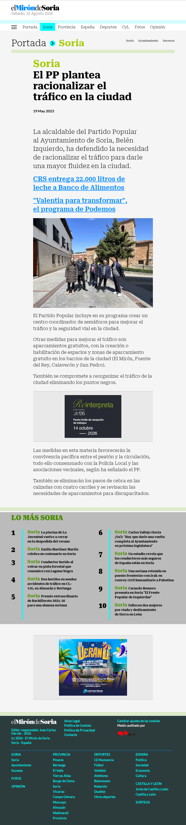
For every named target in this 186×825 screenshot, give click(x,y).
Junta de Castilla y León (152, 789)
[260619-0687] (93, 416)
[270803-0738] (93, 667)
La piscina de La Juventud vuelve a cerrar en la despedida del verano (48, 537)
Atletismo (101, 776)
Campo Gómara (64, 797)
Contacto (70, 735)
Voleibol (100, 770)
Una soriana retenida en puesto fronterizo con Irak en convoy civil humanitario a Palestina (144, 575)
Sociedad (142, 765)
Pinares (58, 760)
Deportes (108, 27)
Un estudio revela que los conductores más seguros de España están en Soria (139, 558)
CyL (125, 27)
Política (141, 760)
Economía (143, 770)
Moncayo (59, 802)
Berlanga (59, 765)
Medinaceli (61, 813)
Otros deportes (104, 797)
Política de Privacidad (79, 730)
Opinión (157, 27)
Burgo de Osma (63, 781)
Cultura (141, 776)
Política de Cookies (77, 725)
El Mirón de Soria (51, 7)
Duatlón (99, 792)
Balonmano (102, 781)
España (88, 27)
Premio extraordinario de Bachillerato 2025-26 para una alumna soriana (52, 600)
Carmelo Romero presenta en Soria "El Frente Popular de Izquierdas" (137, 592)
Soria (48, 27)
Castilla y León (149, 784)
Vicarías (58, 792)
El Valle (58, 770)
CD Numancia (104, 760)
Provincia (67, 27)
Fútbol (98, 765)
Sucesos (169, 40)
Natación (100, 786)
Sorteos (143, 802)
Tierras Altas (62, 776)
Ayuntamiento (148, 40)
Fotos (140, 27)
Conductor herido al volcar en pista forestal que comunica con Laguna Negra (50, 566)
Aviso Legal (72, 721)
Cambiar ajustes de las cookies (138, 721)
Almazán (59, 807)
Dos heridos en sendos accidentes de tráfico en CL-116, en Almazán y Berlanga (51, 583)
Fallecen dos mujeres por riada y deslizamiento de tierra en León (138, 609)
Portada (29, 27)
